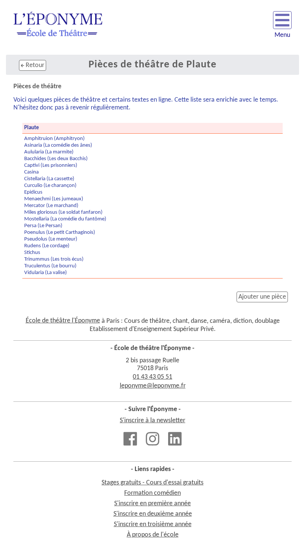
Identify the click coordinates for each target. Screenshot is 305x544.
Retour (34, 65)
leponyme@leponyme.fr (153, 386)
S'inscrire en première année (152, 503)
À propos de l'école (153, 535)
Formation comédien (152, 493)
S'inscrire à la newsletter (152, 420)
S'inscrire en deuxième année (152, 514)
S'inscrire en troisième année (153, 524)
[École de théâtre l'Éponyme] (58, 27)
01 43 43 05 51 (152, 377)
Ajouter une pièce (262, 297)
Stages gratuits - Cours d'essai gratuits (152, 483)
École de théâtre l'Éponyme (63, 321)
